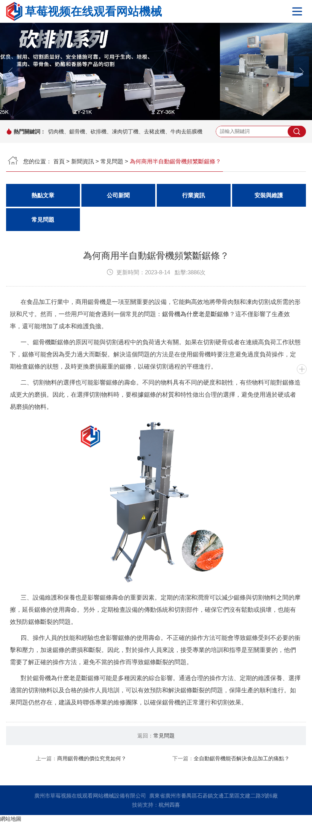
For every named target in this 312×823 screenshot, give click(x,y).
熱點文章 (43, 195)
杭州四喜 (169, 805)
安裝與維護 (269, 195)
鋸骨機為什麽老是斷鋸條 (195, 314)
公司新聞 (118, 195)
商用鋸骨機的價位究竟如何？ (91, 758)
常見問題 (111, 161)
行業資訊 (193, 195)
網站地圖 (10, 819)
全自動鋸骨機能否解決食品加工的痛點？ (242, 758)
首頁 (59, 161)
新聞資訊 (82, 161)
